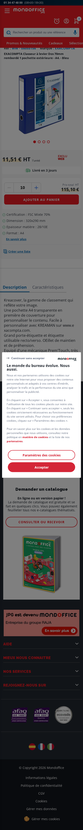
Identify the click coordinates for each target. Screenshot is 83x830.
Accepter (42, 467)
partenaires (15, 441)
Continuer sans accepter (27, 358)
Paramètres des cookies (42, 455)
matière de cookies (35, 437)
